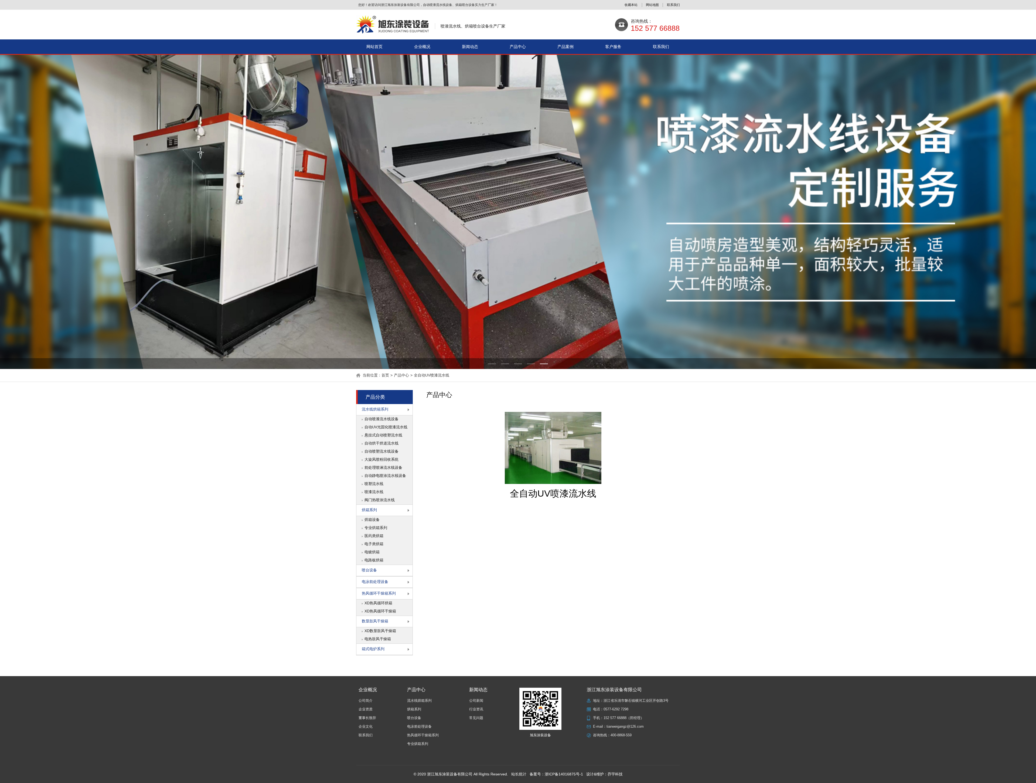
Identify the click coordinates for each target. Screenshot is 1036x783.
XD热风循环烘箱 (378, 603)
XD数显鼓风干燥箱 (380, 631)
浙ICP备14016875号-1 (564, 774)
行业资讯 (476, 709)
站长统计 (518, 774)
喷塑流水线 (373, 484)
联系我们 (661, 46)
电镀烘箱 (372, 552)
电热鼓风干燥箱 (377, 639)
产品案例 (565, 46)
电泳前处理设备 (375, 581)
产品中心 (518, 46)
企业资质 (366, 709)
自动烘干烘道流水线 (381, 443)
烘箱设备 (372, 519)
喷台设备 (369, 570)
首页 (385, 375)
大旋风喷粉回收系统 (381, 459)
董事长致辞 (367, 718)
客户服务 (613, 46)
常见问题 (476, 718)
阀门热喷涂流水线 (379, 500)
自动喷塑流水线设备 (381, 451)
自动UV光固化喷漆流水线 (385, 427)
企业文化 (366, 726)
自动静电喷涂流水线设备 (385, 475)
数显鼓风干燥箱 (375, 621)
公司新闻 (476, 701)
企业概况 (422, 46)
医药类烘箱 (373, 536)
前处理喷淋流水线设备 (383, 467)
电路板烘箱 (373, 560)
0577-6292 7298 (616, 709)
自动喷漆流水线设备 (381, 419)
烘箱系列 (369, 510)
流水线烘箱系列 (375, 409)
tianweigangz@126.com (625, 726)
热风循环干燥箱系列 (379, 593)
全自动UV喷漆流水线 (431, 375)
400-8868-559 (621, 735)
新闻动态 (470, 46)
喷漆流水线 (373, 492)
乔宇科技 (615, 774)
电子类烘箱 (373, 544)
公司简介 (366, 701)
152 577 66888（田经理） (624, 718)
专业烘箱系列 (375, 528)
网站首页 (374, 46)
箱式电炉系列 (373, 649)
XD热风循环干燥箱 (380, 611)
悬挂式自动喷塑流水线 (383, 435)
